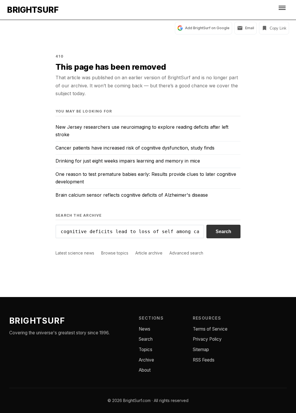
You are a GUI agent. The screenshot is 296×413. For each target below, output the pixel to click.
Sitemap (201, 349)
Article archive (148, 252)
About (145, 370)
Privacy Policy (207, 339)
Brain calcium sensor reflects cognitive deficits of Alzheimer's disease (132, 195)
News (144, 329)
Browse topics (114, 252)
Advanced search (186, 252)
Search (223, 231)
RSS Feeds (203, 360)
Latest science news (75, 252)
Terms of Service (210, 329)
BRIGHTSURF (32, 10)
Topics (145, 349)
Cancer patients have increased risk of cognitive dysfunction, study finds (135, 148)
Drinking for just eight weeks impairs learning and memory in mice (128, 161)
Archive (146, 360)
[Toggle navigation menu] (282, 9)
